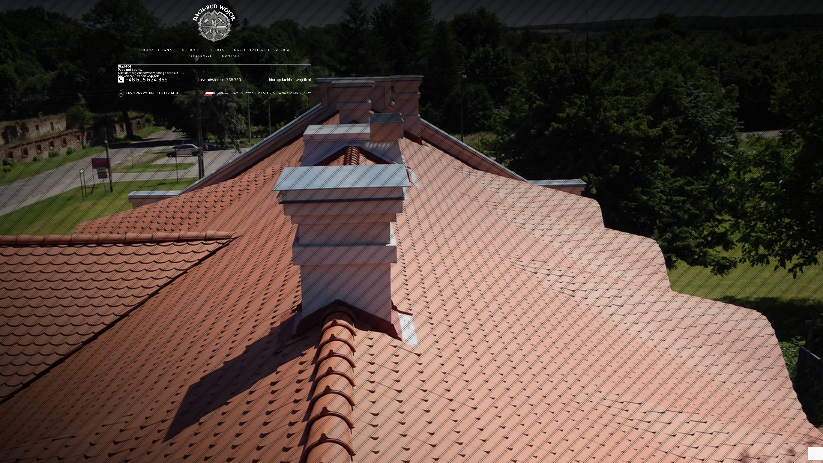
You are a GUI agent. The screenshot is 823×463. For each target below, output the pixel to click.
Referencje (200, 55)
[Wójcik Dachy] (214, 23)
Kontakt (231, 55)
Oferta (217, 49)
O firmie (191, 49)
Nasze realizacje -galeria (262, 49)
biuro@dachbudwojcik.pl (290, 79)
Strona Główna (155, 49)
